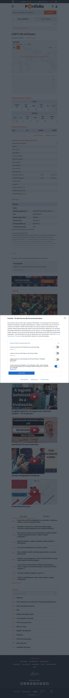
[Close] (65, 318)
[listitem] (34, 343)
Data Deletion (24, 379)
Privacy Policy (45, 379)
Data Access (34, 379)
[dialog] (34, 349)
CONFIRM (21, 373)
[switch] (56, 347)
